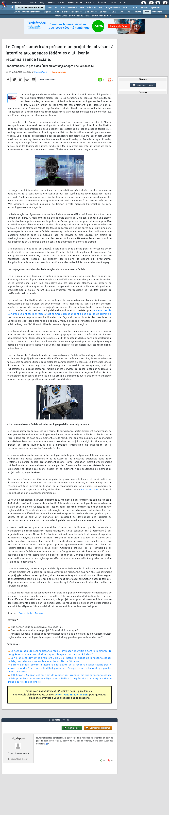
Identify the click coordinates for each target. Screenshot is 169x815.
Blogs (51, 2)
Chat (61, 2)
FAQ (41, 2)
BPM (57, 12)
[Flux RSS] (166, 16)
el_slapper (18, 738)
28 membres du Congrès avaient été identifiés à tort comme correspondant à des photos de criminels (59, 312)
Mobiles (144, 7)
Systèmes (155, 7)
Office (134, 7)
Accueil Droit (61, 16)
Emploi (90, 2)
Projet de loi (25, 613)
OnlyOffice (157, 12)
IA (56, 7)
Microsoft (72, 7)
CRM (114, 12)
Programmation (113, 7)
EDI (100, 7)
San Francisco (89, 489)
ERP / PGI (104, 12)
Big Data (47, 12)
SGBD (125, 7)
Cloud (49, 7)
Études (101, 2)
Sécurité (137, 12)
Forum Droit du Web (101, 16)
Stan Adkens (40, 72)
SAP (128, 12)
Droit (112, 2)
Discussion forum (144, 85)
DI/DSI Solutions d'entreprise (30, 7)
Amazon (39, 613)
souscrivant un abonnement (72, 694)
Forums (16, 2)
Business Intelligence (72, 12)
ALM (63, 7)
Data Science (91, 12)
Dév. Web (91, 7)
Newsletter (75, 2)
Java (82, 7)
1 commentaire (59, 72)
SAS (121, 12)
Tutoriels (30, 2)
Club (123, 2)
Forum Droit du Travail (79, 16)
